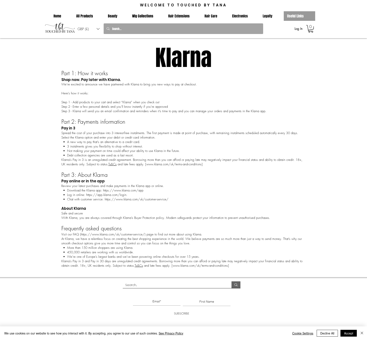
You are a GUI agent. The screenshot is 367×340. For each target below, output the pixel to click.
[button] (88, 29)
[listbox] (88, 29)
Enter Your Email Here (156, 294)
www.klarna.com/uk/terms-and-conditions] (174, 164)
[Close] (361, 333)
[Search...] (235, 284)
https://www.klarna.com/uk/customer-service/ (137, 199)
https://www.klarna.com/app (123, 190)
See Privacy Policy (171, 333)
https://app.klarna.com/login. (106, 195)
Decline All (327, 333)
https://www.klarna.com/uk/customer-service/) (113, 234)
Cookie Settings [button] (302, 333)
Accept (348, 333)
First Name (205, 294)
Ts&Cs (112, 164)
